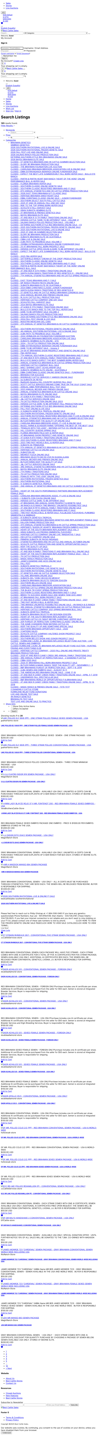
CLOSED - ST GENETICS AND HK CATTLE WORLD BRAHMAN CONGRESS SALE (47, 292)
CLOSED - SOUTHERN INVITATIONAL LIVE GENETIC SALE (37, 568)
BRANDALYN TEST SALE (22, 699)
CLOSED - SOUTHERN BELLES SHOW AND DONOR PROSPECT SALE (42, 638)
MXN (7, 19)
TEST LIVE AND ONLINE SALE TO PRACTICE (31, 701)
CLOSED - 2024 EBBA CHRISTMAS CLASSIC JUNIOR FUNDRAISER (41, 287)
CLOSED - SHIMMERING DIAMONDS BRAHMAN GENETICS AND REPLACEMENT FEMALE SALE (54, 520)
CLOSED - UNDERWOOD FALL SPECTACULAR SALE (34, 677)
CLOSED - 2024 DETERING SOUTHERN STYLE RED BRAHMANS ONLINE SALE (47, 317)
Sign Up (10, 111)
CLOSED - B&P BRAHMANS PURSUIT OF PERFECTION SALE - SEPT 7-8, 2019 (46, 667)
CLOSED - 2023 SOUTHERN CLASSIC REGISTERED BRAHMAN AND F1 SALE (46, 440)
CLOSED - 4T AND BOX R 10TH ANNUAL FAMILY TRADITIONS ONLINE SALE (46, 358)
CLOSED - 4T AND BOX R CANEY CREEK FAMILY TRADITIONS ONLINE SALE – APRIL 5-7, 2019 (54, 675)
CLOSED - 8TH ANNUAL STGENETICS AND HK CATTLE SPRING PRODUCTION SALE (49, 191)
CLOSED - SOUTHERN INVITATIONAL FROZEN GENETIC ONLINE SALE (43, 329)
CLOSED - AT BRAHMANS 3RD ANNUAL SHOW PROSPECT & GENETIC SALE (46, 503)
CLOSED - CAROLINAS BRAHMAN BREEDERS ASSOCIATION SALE (41, 585)
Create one (18, 61)
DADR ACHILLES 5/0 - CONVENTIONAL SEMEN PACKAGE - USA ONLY (28, 1008)
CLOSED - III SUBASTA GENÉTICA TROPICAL (31, 517)
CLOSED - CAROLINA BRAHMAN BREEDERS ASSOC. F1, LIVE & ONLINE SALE (46, 423)
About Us (10, 1378)
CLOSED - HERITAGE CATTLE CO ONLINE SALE (32, 450)
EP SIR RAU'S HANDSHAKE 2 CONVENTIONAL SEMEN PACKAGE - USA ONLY (31, 1225)
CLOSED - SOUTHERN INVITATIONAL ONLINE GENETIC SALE (39, 571)
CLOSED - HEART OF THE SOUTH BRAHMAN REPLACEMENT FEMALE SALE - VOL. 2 (50, 554)
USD (5, 21)
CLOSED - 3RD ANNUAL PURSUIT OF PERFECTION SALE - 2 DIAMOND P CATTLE (48, 658)
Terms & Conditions (15, 1417)
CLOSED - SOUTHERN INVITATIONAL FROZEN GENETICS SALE (40, 479)
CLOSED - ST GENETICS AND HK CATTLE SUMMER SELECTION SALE (43, 573)
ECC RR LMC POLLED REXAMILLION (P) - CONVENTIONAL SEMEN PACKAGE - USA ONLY (35, 1194)
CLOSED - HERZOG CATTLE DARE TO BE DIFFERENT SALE (38, 500)
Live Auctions (12, 8)
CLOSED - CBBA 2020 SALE (24, 660)
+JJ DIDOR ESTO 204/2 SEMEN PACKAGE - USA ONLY (22, 842)
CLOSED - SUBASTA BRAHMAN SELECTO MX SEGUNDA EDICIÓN (41, 614)
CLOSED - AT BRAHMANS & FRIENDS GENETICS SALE (36, 212)
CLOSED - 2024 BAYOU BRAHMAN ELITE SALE (32, 304)
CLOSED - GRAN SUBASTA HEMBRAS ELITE (31, 210)
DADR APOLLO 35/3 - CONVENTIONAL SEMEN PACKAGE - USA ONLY (28, 1103)
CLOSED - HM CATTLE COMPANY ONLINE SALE (33, 537)
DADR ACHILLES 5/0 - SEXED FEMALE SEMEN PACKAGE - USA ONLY (28, 1072)
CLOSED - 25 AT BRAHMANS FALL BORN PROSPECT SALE (38, 246)
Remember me (10, 56)
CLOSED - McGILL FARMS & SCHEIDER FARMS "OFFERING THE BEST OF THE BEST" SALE (52, 425)
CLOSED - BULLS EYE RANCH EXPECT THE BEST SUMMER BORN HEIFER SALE (47, 360)
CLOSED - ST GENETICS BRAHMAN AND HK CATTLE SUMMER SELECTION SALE (48, 162)
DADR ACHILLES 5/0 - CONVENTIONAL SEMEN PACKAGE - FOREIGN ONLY (30, 976)
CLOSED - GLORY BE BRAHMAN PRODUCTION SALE (35, 164)
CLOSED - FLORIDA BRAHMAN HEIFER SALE (31, 183)
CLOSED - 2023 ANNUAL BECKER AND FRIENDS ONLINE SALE (40, 389)
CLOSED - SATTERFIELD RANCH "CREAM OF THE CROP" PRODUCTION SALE (46, 258)
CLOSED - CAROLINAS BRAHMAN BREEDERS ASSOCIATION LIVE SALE (43, 338)
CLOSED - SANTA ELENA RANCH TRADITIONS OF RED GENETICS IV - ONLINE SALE (49, 273)
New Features (12, 1395)
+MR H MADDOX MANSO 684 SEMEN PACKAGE (19, 872)
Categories (11, 140)
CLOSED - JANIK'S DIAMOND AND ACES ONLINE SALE (36, 561)
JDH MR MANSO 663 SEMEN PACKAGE (16, 1325)
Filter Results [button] (7, 125)
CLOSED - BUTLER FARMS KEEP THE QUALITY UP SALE (36, 462)
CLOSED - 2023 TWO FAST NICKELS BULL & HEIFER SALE (37, 442)
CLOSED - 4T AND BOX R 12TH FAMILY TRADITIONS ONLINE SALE (41, 271)
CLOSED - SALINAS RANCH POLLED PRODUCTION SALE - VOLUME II (43, 222)
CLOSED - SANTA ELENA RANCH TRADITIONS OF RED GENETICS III (42, 290)
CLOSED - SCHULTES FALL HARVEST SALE (31, 302)
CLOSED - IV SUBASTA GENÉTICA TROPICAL (31, 483)
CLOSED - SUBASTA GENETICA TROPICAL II (31, 566)
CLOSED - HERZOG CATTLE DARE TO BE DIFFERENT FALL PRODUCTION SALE (47, 404)
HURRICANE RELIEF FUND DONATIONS (29, 692)
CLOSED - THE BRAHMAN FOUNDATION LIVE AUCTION (36, 166)
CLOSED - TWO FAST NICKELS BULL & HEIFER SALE (35, 602)
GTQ (5, 17)
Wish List (10, 108)
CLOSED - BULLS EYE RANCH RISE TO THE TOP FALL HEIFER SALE (42, 309)
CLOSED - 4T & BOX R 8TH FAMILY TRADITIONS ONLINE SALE (39, 437)
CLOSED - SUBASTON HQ (23, 452)
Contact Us (11, 1383)
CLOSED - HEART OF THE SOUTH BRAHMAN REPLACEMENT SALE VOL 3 (45, 529)
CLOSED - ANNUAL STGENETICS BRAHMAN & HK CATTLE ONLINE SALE (44, 392)
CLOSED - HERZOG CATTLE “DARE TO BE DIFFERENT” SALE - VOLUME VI (45, 220)
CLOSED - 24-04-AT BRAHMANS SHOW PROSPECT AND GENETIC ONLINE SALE (48, 350)
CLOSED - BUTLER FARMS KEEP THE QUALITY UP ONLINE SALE (40, 421)
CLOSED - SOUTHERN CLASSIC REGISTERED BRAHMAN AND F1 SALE (43, 188)
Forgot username (7, 53)
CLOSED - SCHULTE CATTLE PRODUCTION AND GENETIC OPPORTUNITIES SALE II (49, 544)
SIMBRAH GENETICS (20, 145)
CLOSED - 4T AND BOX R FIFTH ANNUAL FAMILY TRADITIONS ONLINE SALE (46, 508)
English (4, 28)
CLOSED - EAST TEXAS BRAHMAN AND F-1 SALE (33, 280)
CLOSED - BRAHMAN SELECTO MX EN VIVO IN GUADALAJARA (40, 457)
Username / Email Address (36, 48)
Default (7, 15)
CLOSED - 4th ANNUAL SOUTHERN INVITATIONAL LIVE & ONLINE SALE (44, 331)
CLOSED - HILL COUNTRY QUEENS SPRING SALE (33, 430)
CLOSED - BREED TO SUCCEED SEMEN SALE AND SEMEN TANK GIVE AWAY (46, 595)
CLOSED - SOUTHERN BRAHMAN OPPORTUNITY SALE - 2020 (39, 629)
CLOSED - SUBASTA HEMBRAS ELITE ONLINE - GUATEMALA (39, 370)
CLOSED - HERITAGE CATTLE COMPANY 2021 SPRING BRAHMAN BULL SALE (46, 609)
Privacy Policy (12, 1420)
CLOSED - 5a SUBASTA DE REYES (26, 379)
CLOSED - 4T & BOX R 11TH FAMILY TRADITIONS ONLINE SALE (40, 307)
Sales (8, 3)
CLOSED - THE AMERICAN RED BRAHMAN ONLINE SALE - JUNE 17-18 (43, 672)
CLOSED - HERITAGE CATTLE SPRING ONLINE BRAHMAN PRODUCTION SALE (46, 587)
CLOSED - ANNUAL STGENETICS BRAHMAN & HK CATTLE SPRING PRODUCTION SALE (51, 362)
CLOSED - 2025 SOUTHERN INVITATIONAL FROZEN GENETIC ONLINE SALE (46, 227)
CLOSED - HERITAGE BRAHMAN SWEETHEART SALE (35, 196)
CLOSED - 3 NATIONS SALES (24, 631)
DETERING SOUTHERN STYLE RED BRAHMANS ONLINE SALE (39, 157)
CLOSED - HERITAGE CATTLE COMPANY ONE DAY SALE (37, 300)
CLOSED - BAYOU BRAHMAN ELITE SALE (30, 215)
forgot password (23, 53)
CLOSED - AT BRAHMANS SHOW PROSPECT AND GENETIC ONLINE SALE (45, 435)
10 (7, 1366)
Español (11, 28)
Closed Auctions (13, 1393)
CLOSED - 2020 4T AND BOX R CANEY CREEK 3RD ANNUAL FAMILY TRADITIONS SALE (51, 655)
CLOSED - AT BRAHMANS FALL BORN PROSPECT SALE (36, 597)
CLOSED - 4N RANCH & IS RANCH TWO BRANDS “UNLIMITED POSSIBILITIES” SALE (49, 505)
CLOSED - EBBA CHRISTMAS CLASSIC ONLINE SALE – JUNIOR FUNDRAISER (46, 198)
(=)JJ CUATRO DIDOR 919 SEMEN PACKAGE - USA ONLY (23, 781)
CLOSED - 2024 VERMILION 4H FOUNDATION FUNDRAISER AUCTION (43, 336)
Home (8, 99)
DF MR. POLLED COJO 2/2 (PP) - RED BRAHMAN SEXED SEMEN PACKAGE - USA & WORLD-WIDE (38, 1167)
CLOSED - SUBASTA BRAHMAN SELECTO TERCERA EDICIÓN (39, 580)
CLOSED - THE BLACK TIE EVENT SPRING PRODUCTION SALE (39, 590)
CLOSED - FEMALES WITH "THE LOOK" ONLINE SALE (35, 476)
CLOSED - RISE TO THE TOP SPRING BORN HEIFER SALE (37, 205)
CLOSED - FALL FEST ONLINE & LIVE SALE (30, 408)
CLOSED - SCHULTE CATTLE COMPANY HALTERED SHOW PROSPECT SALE (46, 633)
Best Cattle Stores (14, 1381)
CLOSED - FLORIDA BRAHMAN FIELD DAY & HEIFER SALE (37, 433)
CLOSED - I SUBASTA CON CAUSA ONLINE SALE (33, 498)
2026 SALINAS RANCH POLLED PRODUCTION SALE (35, 154)
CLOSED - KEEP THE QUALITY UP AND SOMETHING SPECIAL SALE (42, 626)
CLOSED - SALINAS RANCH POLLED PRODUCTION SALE (37, 314)
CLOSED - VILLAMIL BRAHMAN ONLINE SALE (32, 575)
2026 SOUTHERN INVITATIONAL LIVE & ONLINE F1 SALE (23, 903)
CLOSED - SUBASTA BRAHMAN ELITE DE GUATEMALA (36, 237)
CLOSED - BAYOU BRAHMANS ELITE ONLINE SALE (34, 394)
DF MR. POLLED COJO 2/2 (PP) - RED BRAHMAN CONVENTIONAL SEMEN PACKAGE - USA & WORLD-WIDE (42, 1137)
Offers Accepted (20, 708)
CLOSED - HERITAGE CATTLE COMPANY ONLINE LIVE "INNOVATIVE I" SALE (46, 534)
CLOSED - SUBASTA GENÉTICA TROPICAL (30, 612)
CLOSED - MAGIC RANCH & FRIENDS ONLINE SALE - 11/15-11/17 (40, 687)
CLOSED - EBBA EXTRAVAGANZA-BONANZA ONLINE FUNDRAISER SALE (44, 171)
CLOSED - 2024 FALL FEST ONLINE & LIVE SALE (33, 319)
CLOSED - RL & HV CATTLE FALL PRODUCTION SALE (35, 297)
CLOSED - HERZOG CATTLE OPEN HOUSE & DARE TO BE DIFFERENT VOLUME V (48, 249)
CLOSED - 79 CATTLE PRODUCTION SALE (30, 556)
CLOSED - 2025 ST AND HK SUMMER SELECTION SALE (36, 232)
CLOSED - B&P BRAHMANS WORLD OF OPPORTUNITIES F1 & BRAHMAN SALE (46, 679)
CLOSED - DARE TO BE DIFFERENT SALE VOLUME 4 (35, 312)
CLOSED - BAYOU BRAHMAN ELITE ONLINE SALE (33, 469)
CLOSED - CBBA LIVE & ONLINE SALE (28, 239)
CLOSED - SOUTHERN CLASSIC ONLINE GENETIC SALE (36, 186)
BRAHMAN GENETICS (21, 142)
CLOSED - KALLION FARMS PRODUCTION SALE (32, 522)
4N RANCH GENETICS (21, 696)
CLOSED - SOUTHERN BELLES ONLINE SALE (31, 583)
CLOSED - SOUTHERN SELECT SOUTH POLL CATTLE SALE (38, 200)
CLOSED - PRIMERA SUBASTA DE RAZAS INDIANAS (34, 539)
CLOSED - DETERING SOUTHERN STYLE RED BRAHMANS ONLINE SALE (44, 406)
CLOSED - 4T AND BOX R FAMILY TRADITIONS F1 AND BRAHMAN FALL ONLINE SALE (50, 551)
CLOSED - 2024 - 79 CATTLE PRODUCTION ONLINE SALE (37, 343)
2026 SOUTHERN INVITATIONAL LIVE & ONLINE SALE (35, 147)
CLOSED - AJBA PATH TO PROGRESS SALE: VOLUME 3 (36, 241)
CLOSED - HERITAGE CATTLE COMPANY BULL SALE (35, 365)
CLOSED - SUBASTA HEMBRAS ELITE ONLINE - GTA (35, 341)
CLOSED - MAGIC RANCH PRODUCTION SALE (32, 558)
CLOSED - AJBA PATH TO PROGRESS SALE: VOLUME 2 (36, 333)
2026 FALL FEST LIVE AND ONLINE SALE (30, 152)
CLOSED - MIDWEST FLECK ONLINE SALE (30, 454)
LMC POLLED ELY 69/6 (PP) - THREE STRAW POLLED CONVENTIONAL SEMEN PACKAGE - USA (38, 752)
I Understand (6, 1433)
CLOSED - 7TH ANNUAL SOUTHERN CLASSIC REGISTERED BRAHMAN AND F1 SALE (50, 355)
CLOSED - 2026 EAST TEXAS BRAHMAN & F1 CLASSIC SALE (39, 193)
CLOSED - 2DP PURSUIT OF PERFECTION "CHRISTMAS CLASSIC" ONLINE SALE (47, 621)
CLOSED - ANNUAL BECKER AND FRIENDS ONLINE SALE (37, 459)
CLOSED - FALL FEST (20, 563)
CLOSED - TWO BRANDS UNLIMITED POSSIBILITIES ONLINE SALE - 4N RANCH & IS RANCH (53, 604)
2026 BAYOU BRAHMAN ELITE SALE (27, 159)
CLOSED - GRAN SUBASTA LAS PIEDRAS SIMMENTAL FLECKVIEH (41, 532)
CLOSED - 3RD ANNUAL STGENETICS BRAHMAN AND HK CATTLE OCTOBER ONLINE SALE (53, 467)
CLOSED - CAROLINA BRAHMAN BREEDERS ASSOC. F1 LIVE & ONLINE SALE (46, 496)
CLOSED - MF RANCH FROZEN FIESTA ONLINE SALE (35, 283)
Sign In (18, 111)
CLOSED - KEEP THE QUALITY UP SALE (29, 546)
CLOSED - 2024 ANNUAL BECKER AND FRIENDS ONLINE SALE (40, 295)
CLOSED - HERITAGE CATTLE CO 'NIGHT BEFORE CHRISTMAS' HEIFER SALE (46, 619)
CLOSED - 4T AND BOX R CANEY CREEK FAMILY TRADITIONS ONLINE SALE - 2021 (49, 600)
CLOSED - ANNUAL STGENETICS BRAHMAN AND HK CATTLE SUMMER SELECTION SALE (52, 418)
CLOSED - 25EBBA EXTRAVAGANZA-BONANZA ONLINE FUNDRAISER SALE (45, 244)
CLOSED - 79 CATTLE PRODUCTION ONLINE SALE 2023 (37, 401)
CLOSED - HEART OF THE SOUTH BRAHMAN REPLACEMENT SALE (41, 617)
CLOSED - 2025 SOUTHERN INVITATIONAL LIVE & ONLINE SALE (40, 229)
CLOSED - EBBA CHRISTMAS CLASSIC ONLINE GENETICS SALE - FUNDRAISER (47, 372)
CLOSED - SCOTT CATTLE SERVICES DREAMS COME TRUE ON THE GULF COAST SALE (51, 384)
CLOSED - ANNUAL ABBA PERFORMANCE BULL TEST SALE (38, 387)
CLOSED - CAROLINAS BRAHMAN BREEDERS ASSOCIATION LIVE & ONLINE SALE (48, 169)
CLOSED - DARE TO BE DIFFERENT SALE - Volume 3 (35, 348)
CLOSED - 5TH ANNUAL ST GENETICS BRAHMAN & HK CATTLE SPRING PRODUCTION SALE (53, 447)
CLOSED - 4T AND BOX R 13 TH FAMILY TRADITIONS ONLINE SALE (42, 217)
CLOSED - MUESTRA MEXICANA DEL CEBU (31, 321)
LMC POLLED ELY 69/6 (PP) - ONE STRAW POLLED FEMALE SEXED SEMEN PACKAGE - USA (36, 725)
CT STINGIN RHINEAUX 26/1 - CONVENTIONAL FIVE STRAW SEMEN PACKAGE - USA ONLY (36, 942)
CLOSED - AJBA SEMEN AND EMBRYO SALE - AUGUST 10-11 (39, 670)
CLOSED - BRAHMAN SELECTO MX (27, 636)
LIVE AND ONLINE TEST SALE (24, 694)
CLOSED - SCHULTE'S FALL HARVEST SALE (31, 208)
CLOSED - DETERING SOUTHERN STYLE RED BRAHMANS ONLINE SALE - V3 (46, 225)
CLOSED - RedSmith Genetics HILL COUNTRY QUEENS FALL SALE (41, 382)
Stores (9, 5)
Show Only (11, 704)
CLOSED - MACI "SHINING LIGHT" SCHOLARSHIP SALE (36, 367)
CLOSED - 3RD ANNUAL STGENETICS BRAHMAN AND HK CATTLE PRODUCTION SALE (51, 607)
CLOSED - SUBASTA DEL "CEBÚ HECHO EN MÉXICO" (35, 578)
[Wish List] (2, 23)
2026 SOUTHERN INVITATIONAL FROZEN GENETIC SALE (37, 150)
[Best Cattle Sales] (9, 30)
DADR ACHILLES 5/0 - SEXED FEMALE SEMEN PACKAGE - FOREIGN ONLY (29, 1040)
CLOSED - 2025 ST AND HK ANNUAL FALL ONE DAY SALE (38, 203)
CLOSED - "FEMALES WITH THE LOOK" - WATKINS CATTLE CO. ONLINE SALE (46, 428)
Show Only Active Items (24, 706)
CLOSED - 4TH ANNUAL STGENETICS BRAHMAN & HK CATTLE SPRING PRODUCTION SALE (53, 525)
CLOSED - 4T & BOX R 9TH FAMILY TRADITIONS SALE (35, 396)
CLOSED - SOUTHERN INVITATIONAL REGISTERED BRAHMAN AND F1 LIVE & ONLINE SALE (53, 416)
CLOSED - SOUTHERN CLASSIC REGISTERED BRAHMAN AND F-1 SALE (43, 592)
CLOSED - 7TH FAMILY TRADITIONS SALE (30, 471)
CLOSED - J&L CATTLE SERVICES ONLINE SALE (33, 399)
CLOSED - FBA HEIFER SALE (24, 353)
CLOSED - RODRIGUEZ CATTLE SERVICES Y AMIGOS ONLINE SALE (42, 377)
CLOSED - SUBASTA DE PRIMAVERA (27, 445)
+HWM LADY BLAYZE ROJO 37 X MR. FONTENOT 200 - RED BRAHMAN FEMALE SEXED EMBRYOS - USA (41, 813)
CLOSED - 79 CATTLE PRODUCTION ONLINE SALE (34, 474)
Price (8, 135)
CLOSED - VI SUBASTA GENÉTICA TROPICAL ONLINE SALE (38, 411)
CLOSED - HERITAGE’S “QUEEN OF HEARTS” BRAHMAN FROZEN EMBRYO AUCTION (49, 527)
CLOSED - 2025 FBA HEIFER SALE (26, 256)
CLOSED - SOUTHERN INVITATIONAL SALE (30, 481)
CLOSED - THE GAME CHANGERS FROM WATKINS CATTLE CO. (40, 624)
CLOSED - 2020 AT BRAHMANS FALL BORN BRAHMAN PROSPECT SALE (44, 662)
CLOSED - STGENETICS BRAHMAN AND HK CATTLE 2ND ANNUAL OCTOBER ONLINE (50, 542)
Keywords (10, 130)
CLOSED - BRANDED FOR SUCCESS (27, 375)
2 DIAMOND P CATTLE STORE (24, 689)
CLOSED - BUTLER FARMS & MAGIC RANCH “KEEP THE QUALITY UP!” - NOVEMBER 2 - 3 (52, 665)
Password (30, 50)
